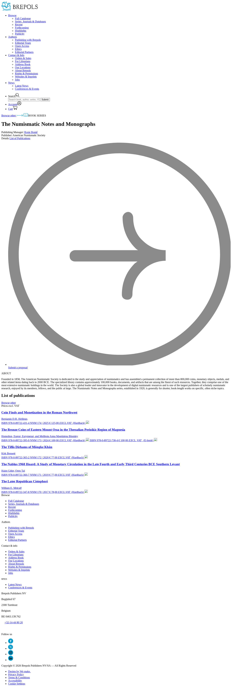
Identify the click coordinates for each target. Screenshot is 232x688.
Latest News (21, 85)
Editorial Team (23, 42)
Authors (12, 36)
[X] (10, 648)
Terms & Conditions (19, 677)
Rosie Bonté (31, 132)
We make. (19, 671)
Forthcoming (22, 27)
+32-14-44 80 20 (14, 622)
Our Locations (22, 67)
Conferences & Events (27, 88)
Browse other (8, 115)
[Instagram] (10, 654)
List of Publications (20, 138)
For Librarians (22, 61)
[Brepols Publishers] (19, 9)
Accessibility (15, 680)
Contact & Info (16, 55)
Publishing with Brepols (28, 39)
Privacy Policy (16, 674)
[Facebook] (10, 642)
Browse (12, 15)
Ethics (18, 49)
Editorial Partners (24, 52)
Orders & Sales (23, 58)
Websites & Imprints (26, 76)
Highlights (20, 30)
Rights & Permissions (26, 73)
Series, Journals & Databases (30, 21)
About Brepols (23, 70)
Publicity (19, 33)
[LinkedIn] (10, 659)
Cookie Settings (16, 683)
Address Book (22, 64)
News (11, 82)
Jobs (17, 79)
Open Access (22, 46)
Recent (18, 24)
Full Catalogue (23, 18)
